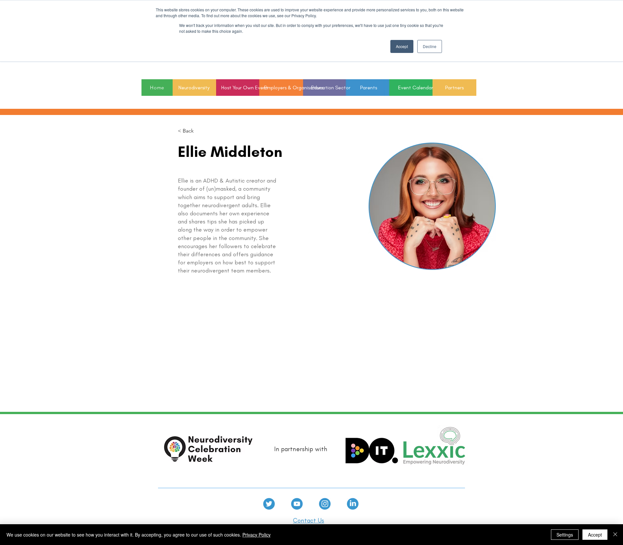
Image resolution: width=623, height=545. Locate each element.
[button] (325, 87)
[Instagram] (325, 504)
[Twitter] (269, 504)
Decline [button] (429, 46)
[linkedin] (353, 504)
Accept (595, 534)
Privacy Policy (256, 534)
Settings (564, 534)
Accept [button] (402, 46)
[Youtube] (297, 504)
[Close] (615, 534)
